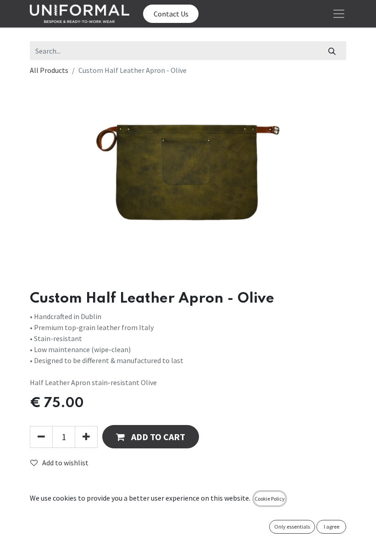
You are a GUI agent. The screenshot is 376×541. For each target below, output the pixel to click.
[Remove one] (41, 437)
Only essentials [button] (292, 526)
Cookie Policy (269, 498)
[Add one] (86, 437)
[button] (150, 436)
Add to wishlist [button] (65, 462)
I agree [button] (331, 526)
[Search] (332, 50)
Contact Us (171, 13)
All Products (49, 70)
